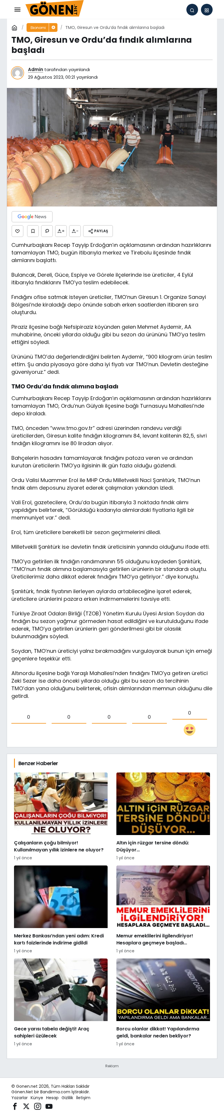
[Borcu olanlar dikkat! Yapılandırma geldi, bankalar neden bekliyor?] (163, 1002)
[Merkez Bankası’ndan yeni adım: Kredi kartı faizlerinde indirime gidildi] (61, 909)
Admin (35, 69)
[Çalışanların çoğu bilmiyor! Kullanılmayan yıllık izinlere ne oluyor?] (61, 816)
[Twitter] (26, 1106)
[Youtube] (49, 1106)
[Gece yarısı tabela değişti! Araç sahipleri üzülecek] (61, 1002)
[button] (207, 10)
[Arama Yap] (192, 10)
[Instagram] (37, 1106)
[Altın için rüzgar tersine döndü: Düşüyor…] (163, 816)
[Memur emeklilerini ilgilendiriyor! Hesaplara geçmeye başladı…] (163, 909)
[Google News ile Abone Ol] (32, 216)
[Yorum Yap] (47, 231)
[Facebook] (14, 1106)
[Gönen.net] (54, 9)
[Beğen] (17, 231)
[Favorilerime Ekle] (33, 231)
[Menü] (17, 10)
